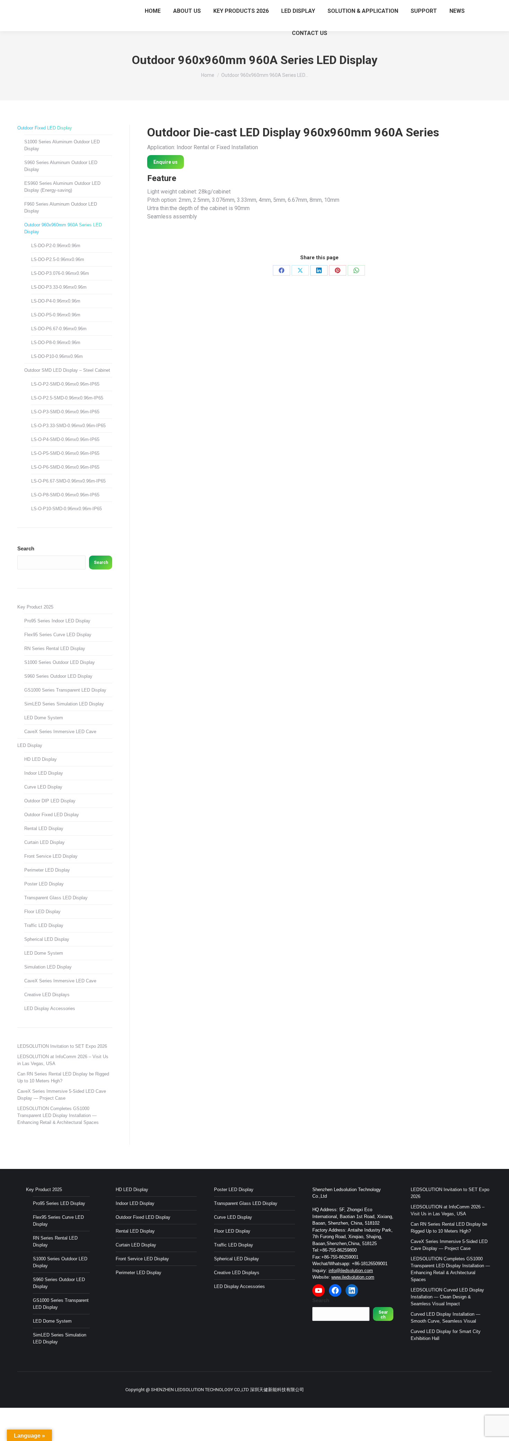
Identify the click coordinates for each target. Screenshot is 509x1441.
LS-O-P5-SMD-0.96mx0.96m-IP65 (65, 453)
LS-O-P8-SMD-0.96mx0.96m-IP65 (65, 494)
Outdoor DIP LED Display (49, 800)
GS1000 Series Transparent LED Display (65, 690)
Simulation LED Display (48, 967)
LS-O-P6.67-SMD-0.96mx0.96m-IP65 (68, 481)
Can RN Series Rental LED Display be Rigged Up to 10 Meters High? (63, 1077)
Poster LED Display (44, 883)
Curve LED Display (43, 787)
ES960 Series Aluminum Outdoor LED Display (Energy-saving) (62, 187)
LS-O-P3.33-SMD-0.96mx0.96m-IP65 (68, 425)
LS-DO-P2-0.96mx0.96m (55, 245)
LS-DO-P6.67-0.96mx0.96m (59, 328)
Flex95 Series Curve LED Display (57, 634)
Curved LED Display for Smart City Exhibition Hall (446, 1335)
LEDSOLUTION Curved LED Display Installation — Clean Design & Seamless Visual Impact (447, 1296)
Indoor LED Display (43, 773)
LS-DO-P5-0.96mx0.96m (55, 314)
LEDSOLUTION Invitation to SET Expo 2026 (62, 1046)
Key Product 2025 (35, 607)
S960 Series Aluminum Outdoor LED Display (60, 166)
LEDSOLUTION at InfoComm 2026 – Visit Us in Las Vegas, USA (62, 1060)
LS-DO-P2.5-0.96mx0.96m (57, 259)
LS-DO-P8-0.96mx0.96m (55, 342)
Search (25, 548)
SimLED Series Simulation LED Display (64, 703)
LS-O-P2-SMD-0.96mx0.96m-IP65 (65, 384)
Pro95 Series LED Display (59, 1203)
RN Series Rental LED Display (54, 648)
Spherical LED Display (46, 939)
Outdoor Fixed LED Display (44, 127)
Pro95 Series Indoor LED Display (57, 620)
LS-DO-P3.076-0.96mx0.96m (60, 273)
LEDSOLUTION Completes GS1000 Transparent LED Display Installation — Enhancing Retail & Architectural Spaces (58, 1115)
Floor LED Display (42, 911)
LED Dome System (43, 717)
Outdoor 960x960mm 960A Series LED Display (63, 228)
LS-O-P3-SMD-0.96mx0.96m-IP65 (65, 411)
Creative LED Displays (47, 994)
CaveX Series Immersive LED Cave (60, 731)
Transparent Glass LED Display (56, 897)
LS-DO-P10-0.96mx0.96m (57, 356)
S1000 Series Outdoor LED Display (59, 662)
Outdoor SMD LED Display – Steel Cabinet (67, 370)
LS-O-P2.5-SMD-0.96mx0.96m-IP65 (67, 397)
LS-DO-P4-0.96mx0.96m (55, 301)
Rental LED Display (43, 828)
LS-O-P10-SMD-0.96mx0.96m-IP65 (66, 508)
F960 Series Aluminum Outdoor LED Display (60, 207)
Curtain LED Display (44, 842)
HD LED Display (40, 759)
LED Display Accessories (49, 1008)
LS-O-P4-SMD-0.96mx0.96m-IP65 (65, 439)
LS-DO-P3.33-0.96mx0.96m (59, 287)
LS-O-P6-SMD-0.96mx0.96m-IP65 (65, 467)
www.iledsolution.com (352, 1277)
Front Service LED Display (51, 856)
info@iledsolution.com (351, 1270)
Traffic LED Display (43, 925)
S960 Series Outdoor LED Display (58, 676)
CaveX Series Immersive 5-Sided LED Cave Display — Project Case (61, 1095)
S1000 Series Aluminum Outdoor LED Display (62, 145)
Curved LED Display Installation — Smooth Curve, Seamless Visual (445, 1318)
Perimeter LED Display (47, 870)
